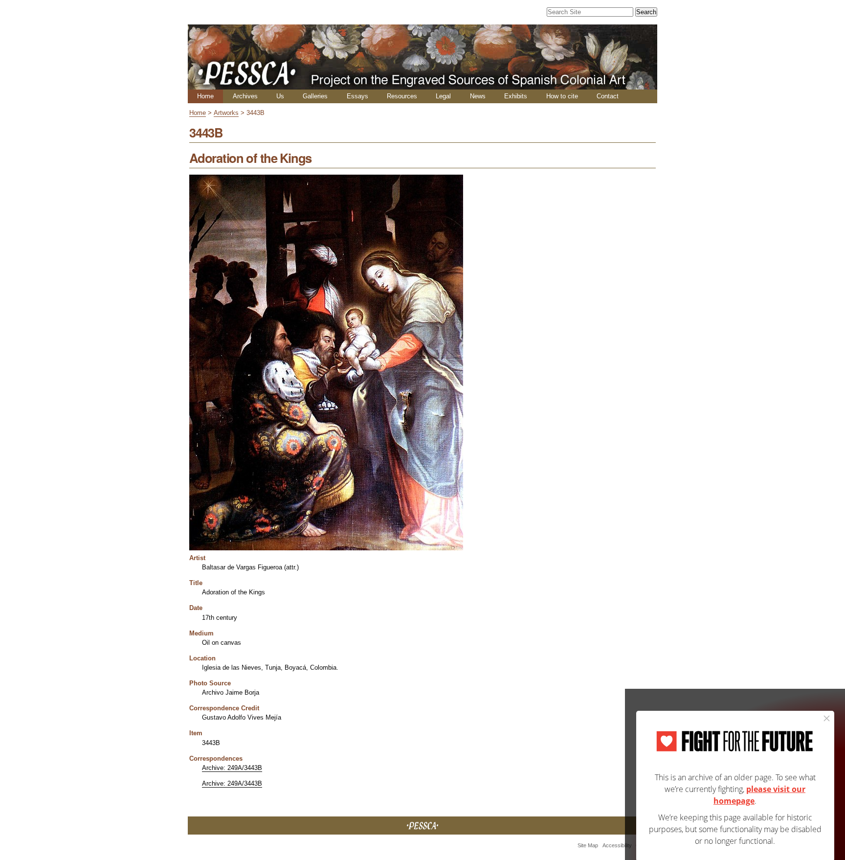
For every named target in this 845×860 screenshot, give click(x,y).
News (478, 96)
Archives (245, 96)
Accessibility (617, 845)
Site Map (588, 845)
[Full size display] (326, 546)
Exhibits (515, 96)
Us (280, 96)
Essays (357, 96)
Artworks (226, 112)
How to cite (562, 96)
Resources (402, 96)
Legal (443, 96)
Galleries (315, 96)
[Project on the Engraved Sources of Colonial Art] (422, 85)
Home (205, 96)
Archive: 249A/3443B (232, 767)
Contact (608, 96)
